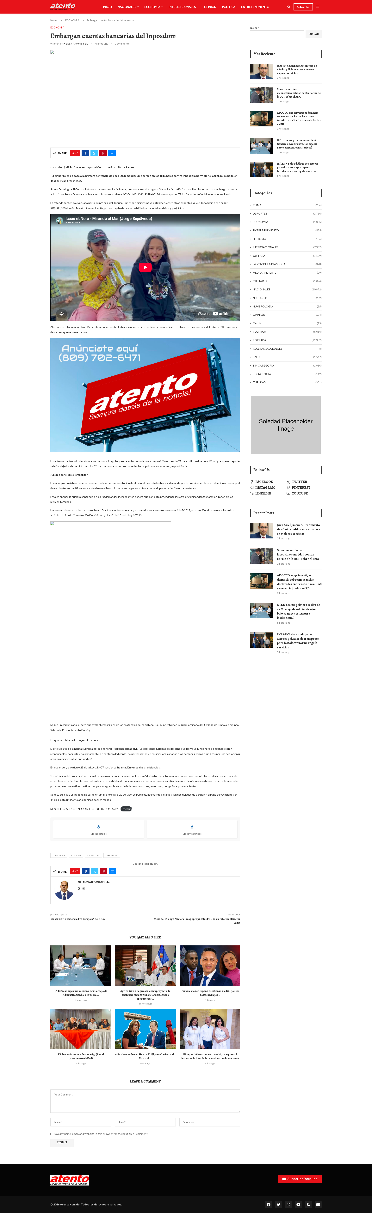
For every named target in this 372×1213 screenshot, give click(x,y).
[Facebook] (268, 1204)
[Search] (289, 7)
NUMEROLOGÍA (287, 306)
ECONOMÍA (152, 7)
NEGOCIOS (287, 298)
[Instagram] (288, 1204)
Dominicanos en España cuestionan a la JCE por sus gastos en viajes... (210, 993)
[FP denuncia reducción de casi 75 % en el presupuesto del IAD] (80, 1029)
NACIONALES (127, 7)
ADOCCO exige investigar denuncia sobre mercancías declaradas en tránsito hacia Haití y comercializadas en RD (299, 118)
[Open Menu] (317, 7)
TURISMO (287, 382)
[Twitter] (278, 1204)
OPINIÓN (210, 7)
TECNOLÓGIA (287, 374)
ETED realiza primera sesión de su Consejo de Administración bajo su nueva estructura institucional (297, 143)
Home (53, 20)
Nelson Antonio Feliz (76, 43)
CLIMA (287, 205)
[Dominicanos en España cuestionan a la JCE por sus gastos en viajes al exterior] (210, 965)
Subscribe (303, 7)
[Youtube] (298, 1204)
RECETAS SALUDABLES (287, 348)
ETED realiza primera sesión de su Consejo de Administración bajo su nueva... (80, 993)
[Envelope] (318, 1204)
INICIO (107, 7)
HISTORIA (287, 238)
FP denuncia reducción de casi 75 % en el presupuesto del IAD (81, 1056)
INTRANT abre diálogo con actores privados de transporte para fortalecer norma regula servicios (297, 167)
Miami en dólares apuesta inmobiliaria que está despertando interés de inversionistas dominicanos (210, 1056)
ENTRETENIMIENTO (255, 7)
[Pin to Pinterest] (103, 153)
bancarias (59, 855)
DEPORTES (287, 213)
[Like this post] (76, 153)
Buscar (254, 27)
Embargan (93, 855)
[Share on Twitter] (94, 153)
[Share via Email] (112, 153)
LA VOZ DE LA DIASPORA (287, 264)
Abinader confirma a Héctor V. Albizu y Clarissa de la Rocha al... (145, 1056)
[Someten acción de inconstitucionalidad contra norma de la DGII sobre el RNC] (261, 95)
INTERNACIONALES (182, 7)
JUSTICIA (287, 255)
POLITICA (228, 7)
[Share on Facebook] (85, 153)
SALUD (287, 357)
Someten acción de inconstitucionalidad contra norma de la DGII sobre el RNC (299, 93)
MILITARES (287, 281)
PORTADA (287, 340)
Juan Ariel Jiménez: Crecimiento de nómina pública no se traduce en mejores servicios (297, 69)
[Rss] (308, 1204)
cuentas (76, 855)
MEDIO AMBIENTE (287, 272)
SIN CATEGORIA (287, 365)
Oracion (287, 323)
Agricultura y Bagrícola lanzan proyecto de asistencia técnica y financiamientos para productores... (145, 995)
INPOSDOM (111, 855)
